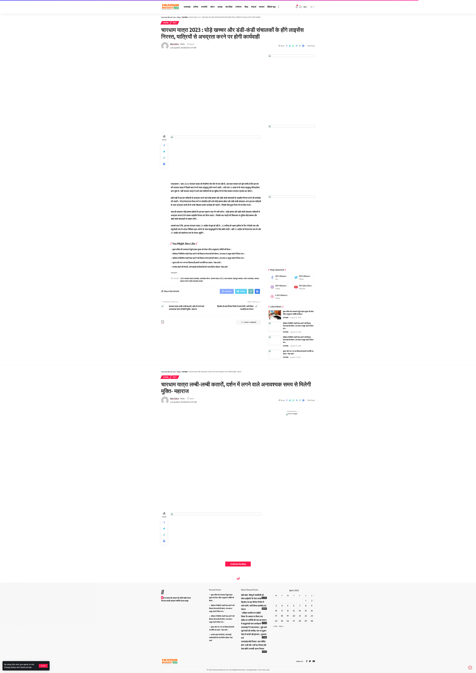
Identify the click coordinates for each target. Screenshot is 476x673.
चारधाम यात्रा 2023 (217, 278)
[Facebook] (280, 277)
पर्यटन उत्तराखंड (249, 278)
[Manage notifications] (470, 668)
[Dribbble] (280, 296)
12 (288, 611)
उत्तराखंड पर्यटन (205, 278)
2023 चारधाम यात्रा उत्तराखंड (189, 278)
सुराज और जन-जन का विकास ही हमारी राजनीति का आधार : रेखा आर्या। (197, 262)
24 (276, 621)
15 (306, 611)
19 (288, 616)
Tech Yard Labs (263, 670)
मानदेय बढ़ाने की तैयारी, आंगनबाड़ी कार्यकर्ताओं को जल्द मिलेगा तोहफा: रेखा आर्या (200, 267)
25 (282, 621)
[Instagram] (280, 287)
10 (276, 611)
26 (288, 621)
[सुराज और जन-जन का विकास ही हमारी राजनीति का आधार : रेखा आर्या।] (275, 354)
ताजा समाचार (228, 278)
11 (282, 611)
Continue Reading (238, 564)
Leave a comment (250, 322)
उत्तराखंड (165, 23)
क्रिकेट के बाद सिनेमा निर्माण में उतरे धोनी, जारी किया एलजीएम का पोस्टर (253, 606)
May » (281, 626)
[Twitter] (303, 277)
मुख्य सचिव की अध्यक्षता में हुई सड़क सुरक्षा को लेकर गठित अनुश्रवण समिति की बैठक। (202, 249)
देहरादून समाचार (238, 278)
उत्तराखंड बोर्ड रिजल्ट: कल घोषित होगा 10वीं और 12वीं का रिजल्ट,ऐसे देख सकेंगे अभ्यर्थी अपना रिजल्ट (253, 645)
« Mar (275, 626)
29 (306, 621)
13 (294, 611)
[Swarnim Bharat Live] (170, 6)
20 (294, 616)
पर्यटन (175, 23)
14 (300, 611)
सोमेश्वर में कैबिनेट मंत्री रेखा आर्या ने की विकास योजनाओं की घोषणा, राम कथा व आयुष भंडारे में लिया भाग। (208, 253)
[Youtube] (303, 287)
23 (312, 616)
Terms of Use (25, 667)
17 (276, 616)
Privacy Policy (10, 667)
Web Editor (174, 44)
